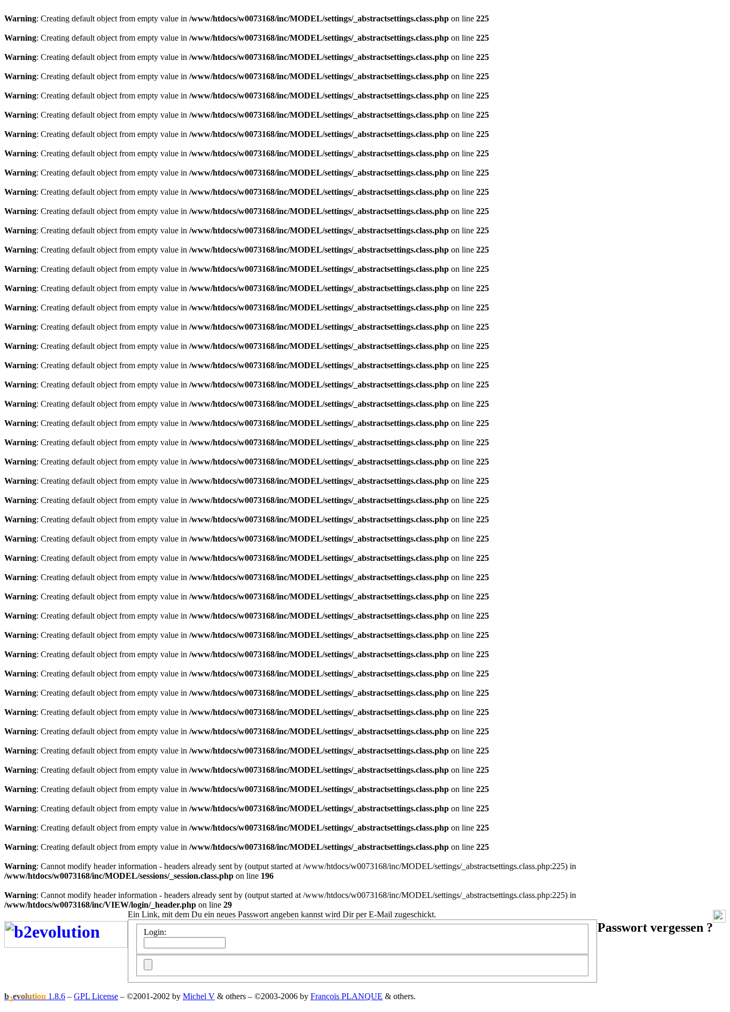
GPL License (96, 996)
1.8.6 (34, 996)
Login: (155, 932)
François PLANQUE (346, 996)
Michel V (199, 996)
